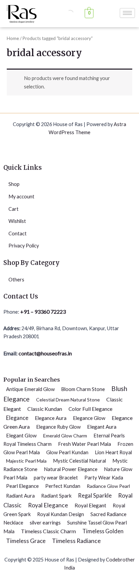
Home (13, 38)
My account (21, 196)
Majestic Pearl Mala (26, 461)
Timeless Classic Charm (48, 531)
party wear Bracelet (56, 477)
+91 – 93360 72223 (43, 311)
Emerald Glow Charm (65, 435)
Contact (17, 233)
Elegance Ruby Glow (58, 427)
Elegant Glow (21, 435)
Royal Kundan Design (60, 514)
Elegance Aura (50, 418)
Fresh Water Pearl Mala (84, 444)
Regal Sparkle (95, 495)
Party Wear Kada (103, 477)
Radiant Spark (56, 496)
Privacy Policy (23, 245)
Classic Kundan (44, 409)
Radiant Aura (20, 496)
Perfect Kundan (62, 486)
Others (16, 279)
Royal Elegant (90, 505)
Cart (13, 209)
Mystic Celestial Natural (79, 461)
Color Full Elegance (90, 409)
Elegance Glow (89, 418)
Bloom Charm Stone (83, 389)
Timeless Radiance (76, 540)
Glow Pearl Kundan (67, 452)
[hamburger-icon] (127, 13)
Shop (14, 184)
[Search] (64, 13)
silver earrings (45, 522)
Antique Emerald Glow (30, 389)
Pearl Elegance (22, 486)
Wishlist (17, 221)
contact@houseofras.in (45, 353)
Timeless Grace (26, 540)
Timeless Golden (102, 531)
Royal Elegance (48, 505)
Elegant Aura (101, 427)
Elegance (17, 418)
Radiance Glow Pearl (108, 486)
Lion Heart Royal (113, 452)
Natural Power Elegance (71, 469)
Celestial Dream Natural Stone (68, 399)
